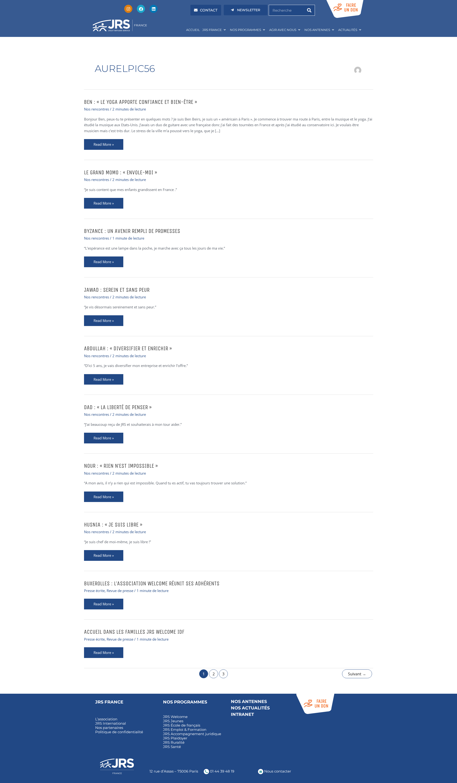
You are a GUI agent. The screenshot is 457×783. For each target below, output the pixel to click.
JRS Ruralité (173, 742)
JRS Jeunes (173, 721)
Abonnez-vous (309, 730)
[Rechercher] (309, 10)
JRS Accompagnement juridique (192, 734)
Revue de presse (120, 590)
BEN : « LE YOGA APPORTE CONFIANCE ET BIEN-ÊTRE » (140, 102)
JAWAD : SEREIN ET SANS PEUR (116, 289)
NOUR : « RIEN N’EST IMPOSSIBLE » (121, 465)
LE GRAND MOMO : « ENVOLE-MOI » (120, 172)
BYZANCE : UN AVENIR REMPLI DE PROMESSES (132, 231)
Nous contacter (277, 771)
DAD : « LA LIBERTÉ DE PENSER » (118, 407)
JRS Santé (172, 747)
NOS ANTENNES (317, 30)
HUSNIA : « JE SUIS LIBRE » (113, 524)
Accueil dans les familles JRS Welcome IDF (134, 631)
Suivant (357, 674)
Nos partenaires (109, 728)
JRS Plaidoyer (175, 738)
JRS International (110, 723)
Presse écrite (94, 590)
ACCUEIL (193, 30)
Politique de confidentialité (119, 732)
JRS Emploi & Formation (184, 730)
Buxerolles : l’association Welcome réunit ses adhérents (151, 583)
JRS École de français (181, 725)
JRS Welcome (175, 717)
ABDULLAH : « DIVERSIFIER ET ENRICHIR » (128, 348)
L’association (106, 719)
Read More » (103, 144)
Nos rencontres (96, 109)
